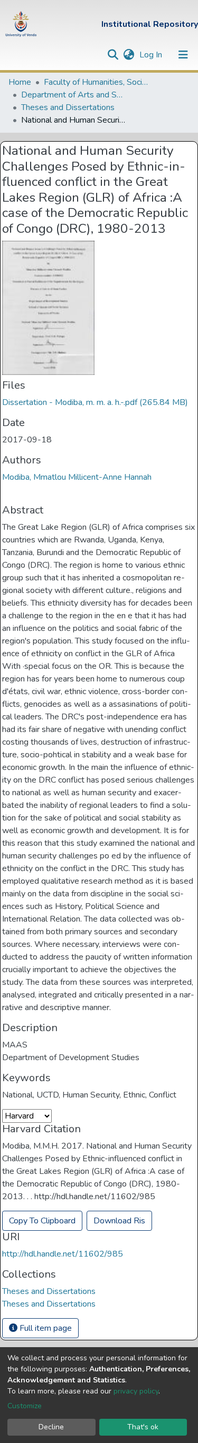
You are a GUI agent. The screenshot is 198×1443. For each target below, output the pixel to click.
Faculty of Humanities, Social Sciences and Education (96, 82)
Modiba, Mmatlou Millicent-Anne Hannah (77, 477)
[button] (128, 54)
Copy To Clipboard (42, 1221)
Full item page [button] (44, 1328)
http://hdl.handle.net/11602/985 (62, 1254)
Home (19, 82)
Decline (51, 1427)
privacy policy (136, 1391)
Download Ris (119, 1221)
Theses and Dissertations (68, 107)
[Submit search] (113, 55)
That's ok (142, 1427)
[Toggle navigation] (183, 54)
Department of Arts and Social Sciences (74, 95)
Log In (151, 55)
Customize (24, 1406)
